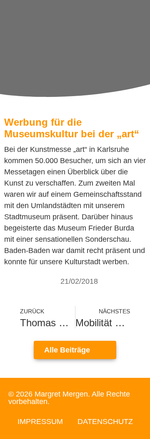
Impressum (40, 421)
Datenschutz (105, 421)
